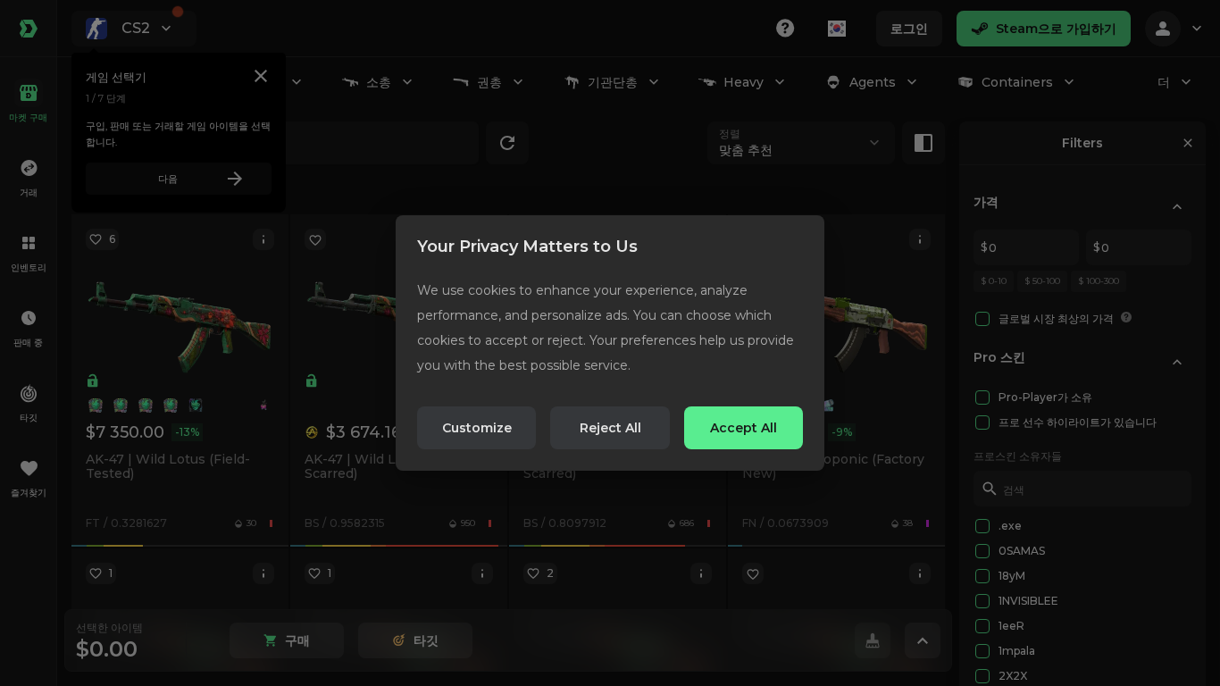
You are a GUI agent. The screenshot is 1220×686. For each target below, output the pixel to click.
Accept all (743, 428)
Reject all (610, 428)
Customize (477, 428)
